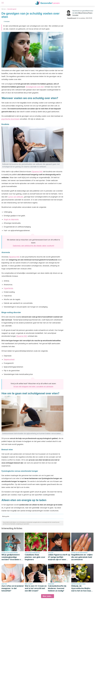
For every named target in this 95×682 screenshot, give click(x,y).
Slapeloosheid (9, 359)
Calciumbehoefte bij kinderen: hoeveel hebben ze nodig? (57, 588)
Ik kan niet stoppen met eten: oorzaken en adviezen (33, 386)
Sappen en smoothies (78, 584)
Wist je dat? (29, 584)
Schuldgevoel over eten (35, 87)
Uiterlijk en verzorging (9, 552)
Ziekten (50, 552)
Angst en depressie (11, 219)
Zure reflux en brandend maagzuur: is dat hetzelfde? (12, 588)
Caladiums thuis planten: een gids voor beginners (35, 557)
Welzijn (3, 9)
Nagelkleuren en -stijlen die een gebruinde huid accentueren (82, 557)
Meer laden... (47, 596)
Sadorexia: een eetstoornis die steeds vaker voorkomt (33, 246)
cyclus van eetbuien (15, 197)
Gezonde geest (11, 9)
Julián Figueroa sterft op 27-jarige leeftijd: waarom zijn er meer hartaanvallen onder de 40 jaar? (59, 557)
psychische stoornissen (10, 119)
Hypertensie (8, 288)
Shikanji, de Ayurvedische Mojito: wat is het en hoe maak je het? (81, 588)
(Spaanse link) (37, 172)
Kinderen (51, 584)
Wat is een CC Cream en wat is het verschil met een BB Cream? (36, 588)
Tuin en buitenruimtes (32, 552)
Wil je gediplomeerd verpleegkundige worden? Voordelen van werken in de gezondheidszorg (12, 557)
